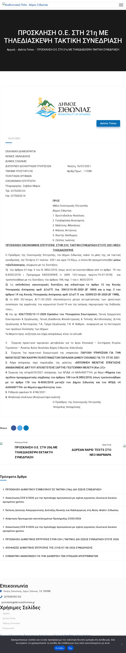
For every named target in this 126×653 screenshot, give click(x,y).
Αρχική (11, 49)
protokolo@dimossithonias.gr (18, 602)
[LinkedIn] (26, 428)
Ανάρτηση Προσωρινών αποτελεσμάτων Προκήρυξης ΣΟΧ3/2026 (43, 518)
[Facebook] (13, 428)
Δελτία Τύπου (26, 49)
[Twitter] (19, 428)
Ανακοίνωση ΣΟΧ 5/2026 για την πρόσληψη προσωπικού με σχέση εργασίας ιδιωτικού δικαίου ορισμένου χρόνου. (60, 499)
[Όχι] (122, 644)
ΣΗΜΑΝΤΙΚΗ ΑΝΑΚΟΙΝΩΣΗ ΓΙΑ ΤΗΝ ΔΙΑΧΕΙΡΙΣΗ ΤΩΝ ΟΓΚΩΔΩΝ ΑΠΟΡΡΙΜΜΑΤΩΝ (51, 556)
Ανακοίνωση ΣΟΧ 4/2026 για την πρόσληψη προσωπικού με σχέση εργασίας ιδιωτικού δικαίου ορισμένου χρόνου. (60, 529)
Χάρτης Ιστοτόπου (11, 623)
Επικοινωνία (8, 628)
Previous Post (21, 442)
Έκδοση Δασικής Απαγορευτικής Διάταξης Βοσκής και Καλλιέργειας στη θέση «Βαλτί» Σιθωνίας (61, 510)
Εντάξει (60, 648)
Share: (4, 428)
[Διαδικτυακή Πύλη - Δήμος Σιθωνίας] (25, 4)
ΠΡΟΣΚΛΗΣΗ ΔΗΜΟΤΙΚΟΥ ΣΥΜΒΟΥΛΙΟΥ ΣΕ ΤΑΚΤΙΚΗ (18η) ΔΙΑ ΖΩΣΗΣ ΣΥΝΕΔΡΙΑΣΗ (53, 489)
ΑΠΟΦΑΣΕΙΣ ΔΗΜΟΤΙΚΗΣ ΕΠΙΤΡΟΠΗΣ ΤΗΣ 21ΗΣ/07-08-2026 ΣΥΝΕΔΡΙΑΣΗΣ (49, 547)
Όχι (70, 648)
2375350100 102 (12, 596)
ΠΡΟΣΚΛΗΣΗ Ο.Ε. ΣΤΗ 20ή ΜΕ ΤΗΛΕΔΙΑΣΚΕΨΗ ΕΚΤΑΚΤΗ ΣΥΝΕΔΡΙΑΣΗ (36, 452)
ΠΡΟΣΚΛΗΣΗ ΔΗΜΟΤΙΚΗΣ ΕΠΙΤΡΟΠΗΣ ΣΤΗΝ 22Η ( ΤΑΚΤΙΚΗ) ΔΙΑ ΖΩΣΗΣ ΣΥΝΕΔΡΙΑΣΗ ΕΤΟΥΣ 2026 (62, 539)
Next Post (106, 445)
